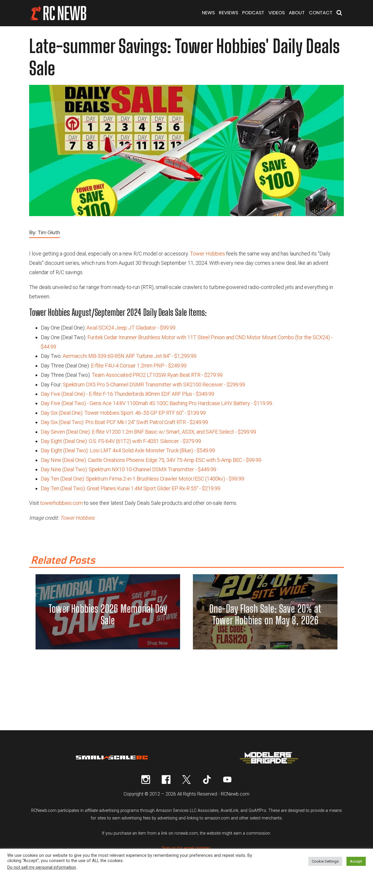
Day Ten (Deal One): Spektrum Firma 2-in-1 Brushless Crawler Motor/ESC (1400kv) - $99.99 (142, 479)
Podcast (253, 12)
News (208, 12)
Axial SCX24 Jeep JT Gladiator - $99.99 (131, 328)
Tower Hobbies (207, 254)
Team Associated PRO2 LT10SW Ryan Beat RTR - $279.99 (157, 375)
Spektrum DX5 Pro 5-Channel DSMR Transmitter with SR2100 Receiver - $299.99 (154, 384)
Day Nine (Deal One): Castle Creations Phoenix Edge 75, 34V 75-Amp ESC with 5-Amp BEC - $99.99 (151, 460)
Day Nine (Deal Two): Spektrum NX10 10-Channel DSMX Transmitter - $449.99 (128, 469)
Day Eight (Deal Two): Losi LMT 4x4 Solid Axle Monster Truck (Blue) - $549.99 (128, 450)
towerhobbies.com (61, 503)
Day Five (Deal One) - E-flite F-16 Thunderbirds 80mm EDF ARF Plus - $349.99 (127, 394)
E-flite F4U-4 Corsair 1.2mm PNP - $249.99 (138, 365)
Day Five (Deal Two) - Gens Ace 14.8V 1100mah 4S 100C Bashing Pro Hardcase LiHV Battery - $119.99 (156, 403)
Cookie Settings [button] (325, 861)
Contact (320, 12)
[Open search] (339, 13)
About (297, 12)
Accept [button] (356, 861)
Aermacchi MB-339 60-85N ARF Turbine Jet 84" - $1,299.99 (129, 356)
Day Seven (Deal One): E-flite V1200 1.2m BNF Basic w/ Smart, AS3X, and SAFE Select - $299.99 (148, 432)
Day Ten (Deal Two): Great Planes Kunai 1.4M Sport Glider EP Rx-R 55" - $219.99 (130, 488)
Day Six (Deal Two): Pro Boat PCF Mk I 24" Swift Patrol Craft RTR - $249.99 (124, 422)
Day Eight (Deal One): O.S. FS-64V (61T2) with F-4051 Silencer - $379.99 (121, 441)
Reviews (228, 12)
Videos (276, 12)
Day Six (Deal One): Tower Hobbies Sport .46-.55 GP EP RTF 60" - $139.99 (123, 413)
